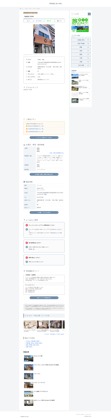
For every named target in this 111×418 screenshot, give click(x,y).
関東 (81, 47)
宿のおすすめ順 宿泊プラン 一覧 (35, 126)
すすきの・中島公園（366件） (33, 341)
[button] (60, 21)
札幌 (36, 12)
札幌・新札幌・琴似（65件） (33, 344)
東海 (81, 51)
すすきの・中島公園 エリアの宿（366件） (55, 334)
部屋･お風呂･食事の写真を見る (44, 174)
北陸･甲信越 (80, 43)
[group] (29, 326)
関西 (81, 54)
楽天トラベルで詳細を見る (44, 297)
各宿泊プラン (55, 232)
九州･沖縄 (81, 65)
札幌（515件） (29, 346)
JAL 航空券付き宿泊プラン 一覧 (35, 131)
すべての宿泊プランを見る (45, 137)
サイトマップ (88, 414)
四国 (81, 61)
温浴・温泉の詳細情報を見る (57, 153)
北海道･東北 (80, 40)
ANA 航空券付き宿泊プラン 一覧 (35, 128)
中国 (81, 58)
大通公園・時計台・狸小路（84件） (34, 343)
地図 (45, 194)
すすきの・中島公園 (27, 12)
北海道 (33, 12)
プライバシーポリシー (81, 414)
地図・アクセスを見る (45, 212)
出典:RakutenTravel (26, 54)
